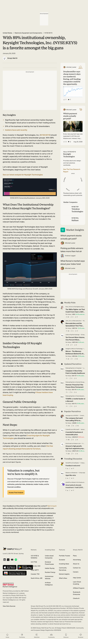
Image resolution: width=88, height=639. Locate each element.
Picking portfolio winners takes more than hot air (71, 250)
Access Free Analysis (16, 492)
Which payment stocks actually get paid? (71, 237)
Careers (75, 572)
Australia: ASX (35, 566)
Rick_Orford (69, 306)
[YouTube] (12, 559)
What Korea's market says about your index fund (72, 262)
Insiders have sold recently (16, 130)
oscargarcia (69, 415)
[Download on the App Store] (9, 567)
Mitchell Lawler (70, 243)
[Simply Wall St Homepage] (12, 549)
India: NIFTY (35, 570)
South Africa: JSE (36, 578)
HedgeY (68, 348)
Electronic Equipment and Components (28, 33)
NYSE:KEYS (45, 135)
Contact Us (76, 568)
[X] (8, 559)
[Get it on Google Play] (25, 567)
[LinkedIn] (4, 559)
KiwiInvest (69, 443)
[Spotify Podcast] (16, 559)
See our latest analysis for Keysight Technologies (23, 175)
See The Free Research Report (71, 170)
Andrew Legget (70, 255)
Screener (62, 560)
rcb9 (67, 334)
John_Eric (68, 320)
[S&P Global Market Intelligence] (10, 585)
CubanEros (69, 429)
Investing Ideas (64, 564)
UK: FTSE (34, 562)
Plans (75, 556)
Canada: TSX (35, 574)
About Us (76, 564)
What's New (63, 578)
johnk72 (68, 482)
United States (7, 33)
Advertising (77, 560)
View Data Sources (9, 606)
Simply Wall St (12, 58)
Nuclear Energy (50, 572)
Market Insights (64, 574)
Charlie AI (76, 598)
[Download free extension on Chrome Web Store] (15, 573)
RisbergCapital (70, 368)
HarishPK (68, 463)
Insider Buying (49, 568)
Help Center (77, 578)
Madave (68, 472)
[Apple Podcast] (19, 559)
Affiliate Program (78, 588)
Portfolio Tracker (64, 556)
